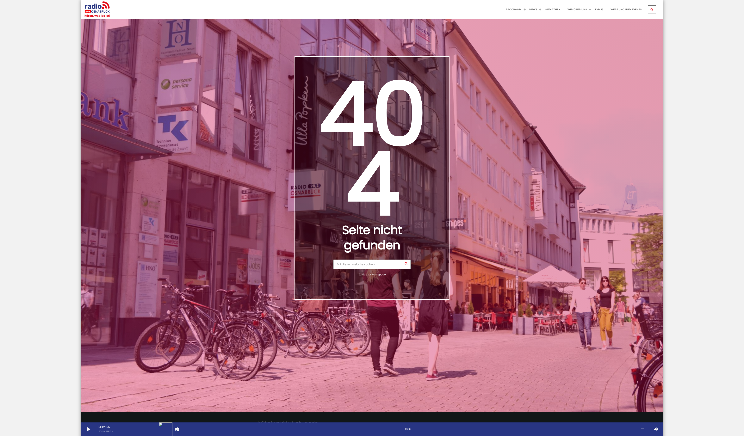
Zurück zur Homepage (372, 274)
